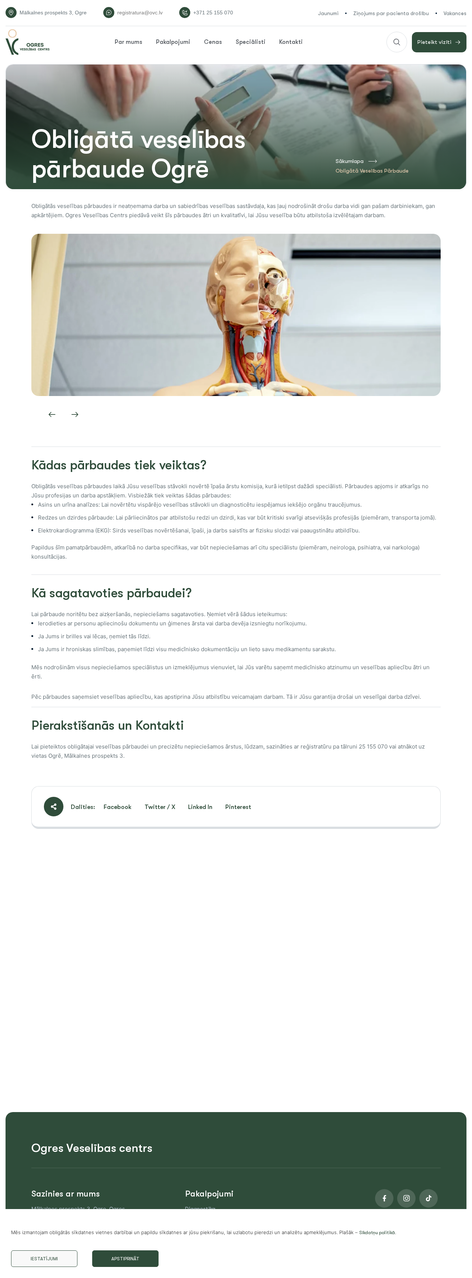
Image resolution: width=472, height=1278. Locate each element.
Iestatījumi (44, 1258)
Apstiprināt (125, 1258)
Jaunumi (328, 13)
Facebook (118, 806)
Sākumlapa (350, 161)
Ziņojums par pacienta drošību (391, 13)
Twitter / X (160, 806)
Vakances (455, 13)
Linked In (200, 806)
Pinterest (238, 806)
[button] (52, 414)
